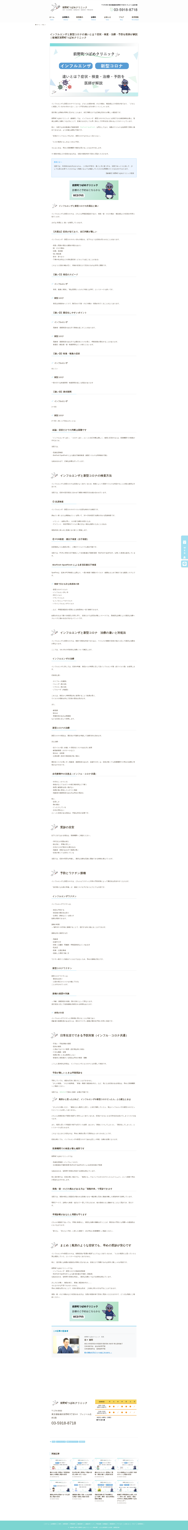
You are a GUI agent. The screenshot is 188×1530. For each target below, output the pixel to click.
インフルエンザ (61, 1441)
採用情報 (140, 1524)
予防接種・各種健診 (102, 1524)
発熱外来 (63, 1092)
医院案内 (112, 1524)
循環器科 (65, 1524)
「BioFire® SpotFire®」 (88, 127)
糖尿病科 (80, 1524)
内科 (59, 1524)
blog (53, 1441)
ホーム (47, 1524)
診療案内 (53, 1524)
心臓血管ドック (89, 1524)
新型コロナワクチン (72, 1441)
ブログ (134, 1524)
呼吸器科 (73, 1524)
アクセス (119, 1524)
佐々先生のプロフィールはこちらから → (98, 1352)
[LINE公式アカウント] (184, 563)
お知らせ (127, 1524)
